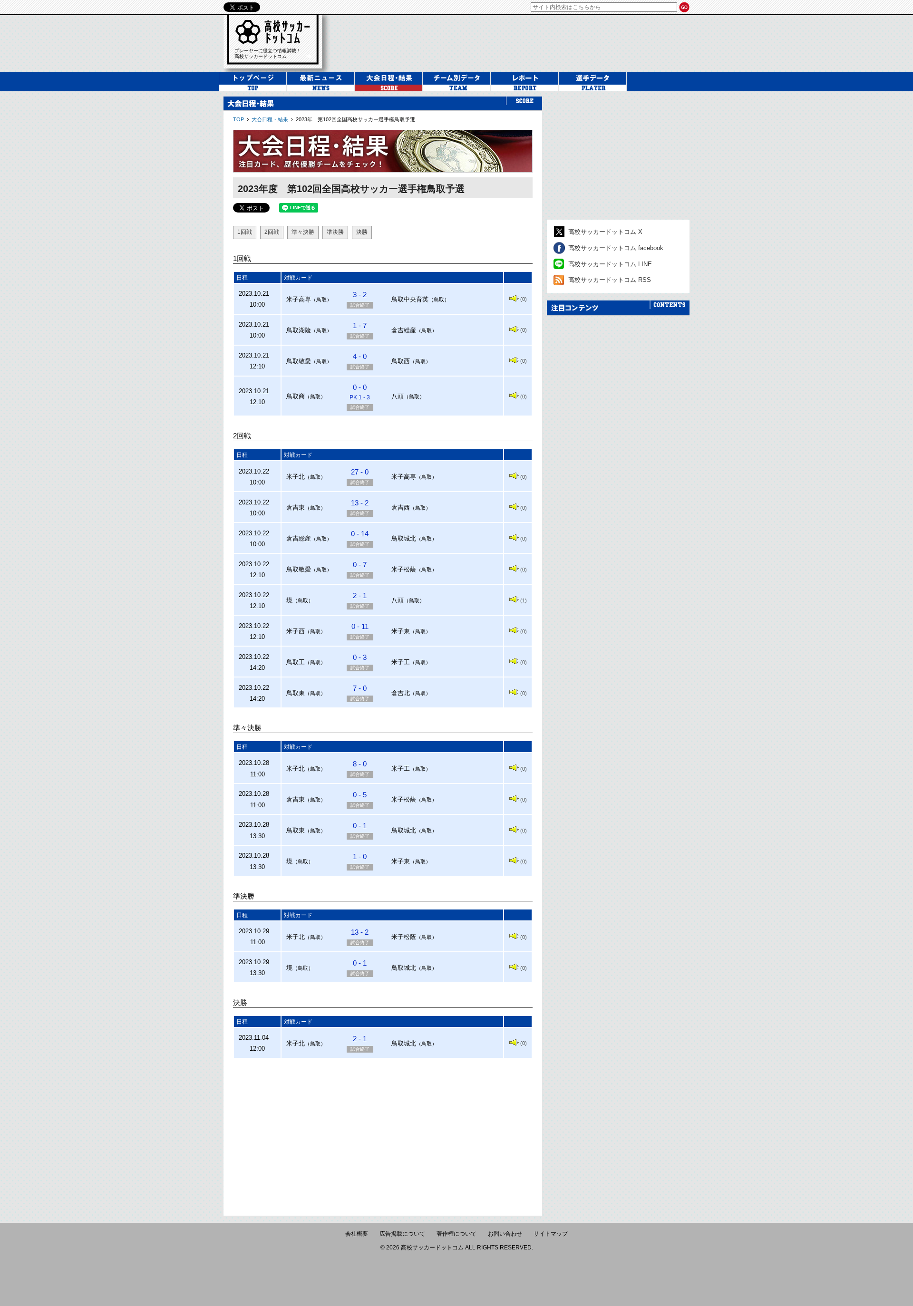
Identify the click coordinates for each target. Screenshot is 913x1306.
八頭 (397, 396)
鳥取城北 (403, 538)
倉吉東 (295, 507)
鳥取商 (295, 396)
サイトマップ (551, 1233)
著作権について (456, 1233)
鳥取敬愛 (298, 361)
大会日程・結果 (270, 119)
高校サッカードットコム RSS (609, 279)
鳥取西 (400, 361)
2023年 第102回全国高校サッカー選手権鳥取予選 (355, 119)
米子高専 (298, 299)
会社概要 (356, 1233)
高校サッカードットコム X (605, 231)
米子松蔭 (403, 569)
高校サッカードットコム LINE (610, 264)
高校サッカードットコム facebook (615, 248)
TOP (238, 119)
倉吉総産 (403, 330)
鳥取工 (295, 662)
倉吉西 (400, 507)
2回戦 (271, 232)
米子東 (400, 631)
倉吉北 (400, 693)
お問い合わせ (505, 1233)
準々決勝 (302, 232)
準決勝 (335, 232)
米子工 (400, 662)
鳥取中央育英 (409, 299)
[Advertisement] (382, 1132)
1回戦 (244, 232)
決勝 (362, 232)
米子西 (295, 631)
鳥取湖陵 (298, 330)
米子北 (295, 476)
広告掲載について (402, 1233)
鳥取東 (295, 693)
